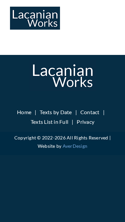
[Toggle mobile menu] (111, 16)
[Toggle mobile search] (98, 16)
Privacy (85, 121)
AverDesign (75, 146)
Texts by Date (56, 112)
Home (24, 112)
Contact (90, 112)
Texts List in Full (49, 121)
